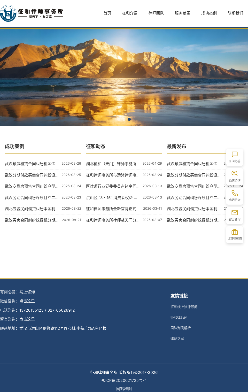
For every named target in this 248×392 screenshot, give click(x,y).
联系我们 (235, 13)
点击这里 (27, 301)
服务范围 (182, 13)
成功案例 (209, 13)
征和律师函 (178, 317)
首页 (107, 13)
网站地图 (124, 388)
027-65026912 (61, 310)
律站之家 (177, 338)
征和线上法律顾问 (184, 307)
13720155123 (31, 310)
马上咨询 (27, 291)
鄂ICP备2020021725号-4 (124, 380)
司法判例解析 (180, 328)
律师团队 (156, 13)
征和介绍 (130, 13)
